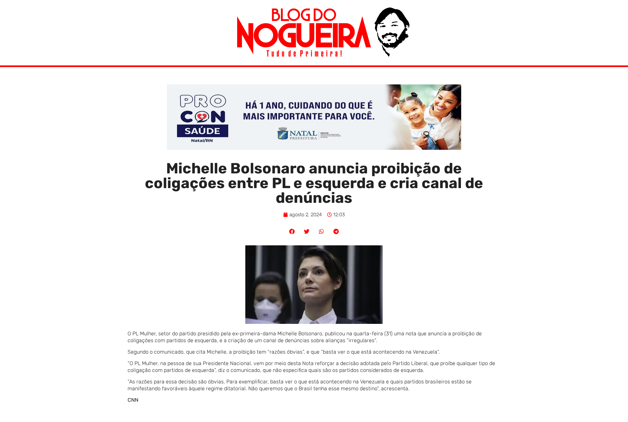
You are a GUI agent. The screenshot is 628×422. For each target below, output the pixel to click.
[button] (292, 231)
